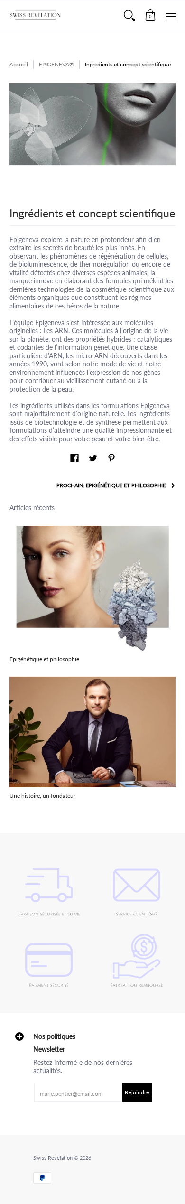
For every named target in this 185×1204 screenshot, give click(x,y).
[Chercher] (129, 15)
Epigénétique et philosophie (44, 659)
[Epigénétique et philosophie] (92, 588)
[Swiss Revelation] (35, 15)
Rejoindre (137, 1092)
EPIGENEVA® (56, 64)
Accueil (18, 64)
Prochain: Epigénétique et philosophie (111, 485)
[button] (150, 15)
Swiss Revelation (53, 1158)
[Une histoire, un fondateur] (92, 732)
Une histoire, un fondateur (42, 795)
